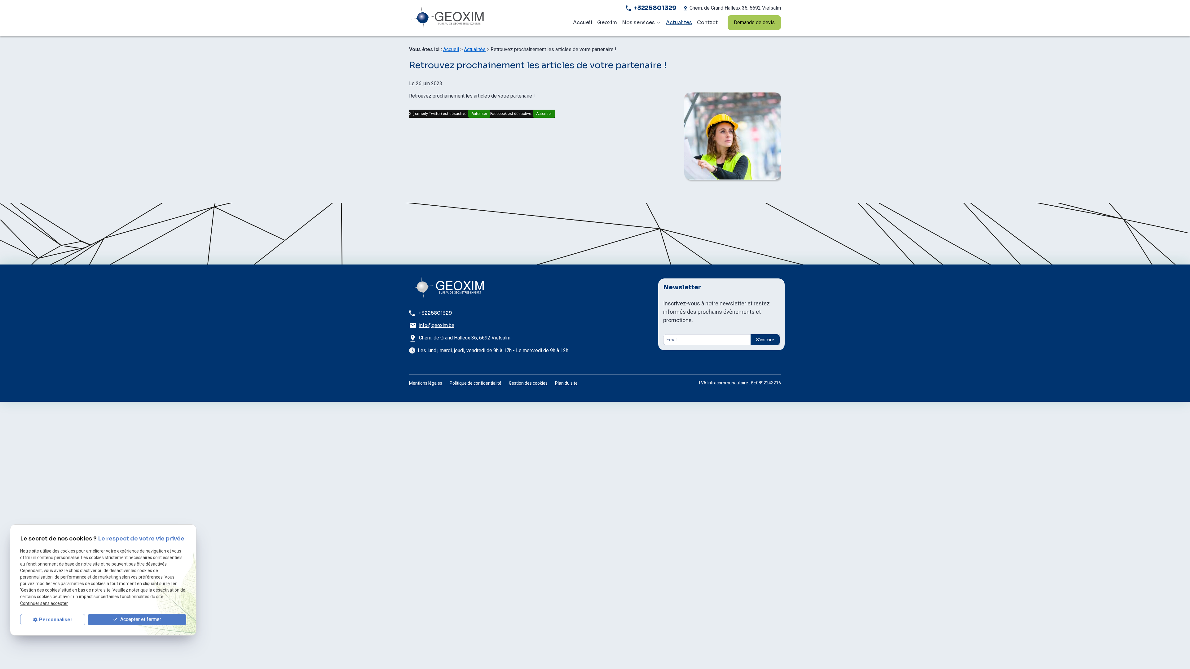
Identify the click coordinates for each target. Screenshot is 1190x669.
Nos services (638, 22)
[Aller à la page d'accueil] (468, 18)
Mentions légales (425, 383)
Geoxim (607, 22)
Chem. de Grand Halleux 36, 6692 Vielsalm (735, 8)
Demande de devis (754, 22)
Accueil (582, 22)
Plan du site (566, 383)
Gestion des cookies (528, 383)
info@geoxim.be (436, 325)
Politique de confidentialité (475, 383)
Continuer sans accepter (44, 603)
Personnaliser (56, 620)
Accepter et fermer (140, 619)
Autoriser (479, 114)
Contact (707, 22)
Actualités (679, 22)
